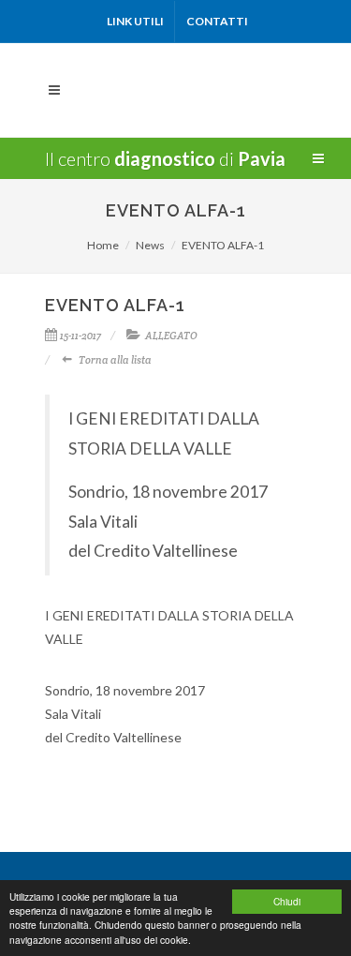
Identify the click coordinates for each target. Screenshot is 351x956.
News (150, 245)
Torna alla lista (115, 359)
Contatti (217, 21)
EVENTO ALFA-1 (223, 245)
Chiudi (286, 901)
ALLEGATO (171, 335)
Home (103, 245)
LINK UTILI (135, 21)
